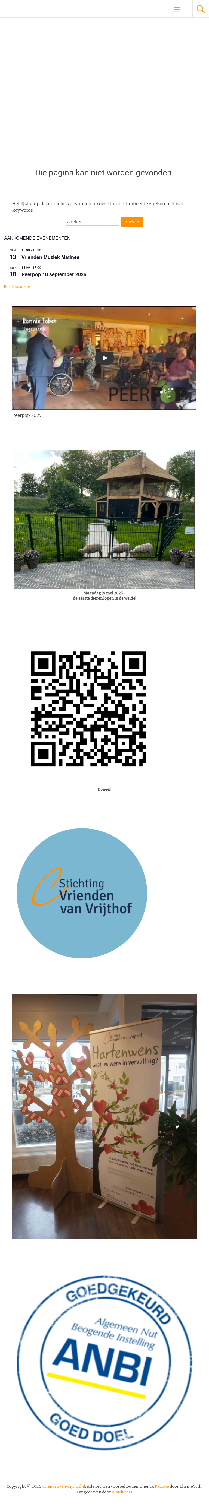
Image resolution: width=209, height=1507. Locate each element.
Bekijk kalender (17, 286)
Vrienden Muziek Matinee (50, 257)
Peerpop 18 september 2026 (53, 274)
